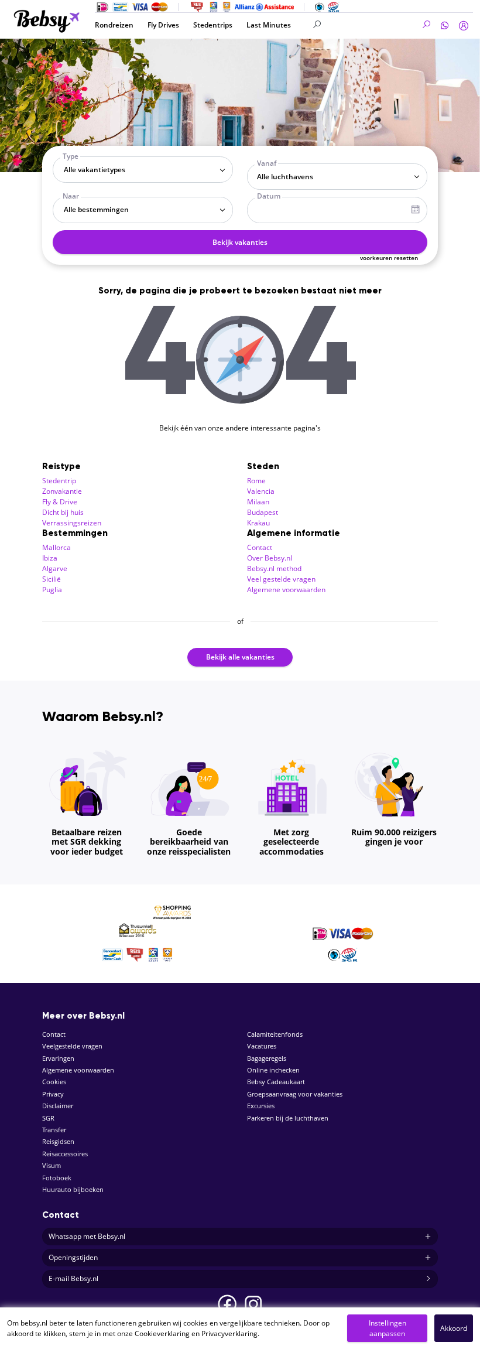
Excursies (261, 1105)
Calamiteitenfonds (275, 1034)
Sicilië (51, 579)
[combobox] (143, 169)
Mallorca (56, 547)
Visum (51, 1165)
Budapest (262, 512)
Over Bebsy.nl (269, 558)
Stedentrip (59, 481)
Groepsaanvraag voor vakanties (294, 1094)
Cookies (54, 1081)
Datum (268, 196)
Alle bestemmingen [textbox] (96, 209)
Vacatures (261, 1045)
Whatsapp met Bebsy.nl (87, 1236)
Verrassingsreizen (71, 523)
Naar (71, 196)
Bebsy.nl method (274, 568)
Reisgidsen (58, 1141)
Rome (256, 481)
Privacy (53, 1094)
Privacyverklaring (229, 1333)
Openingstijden (73, 1257)
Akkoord (453, 1328)
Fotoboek (56, 1177)
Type (70, 156)
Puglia (52, 590)
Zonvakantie (62, 491)
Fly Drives (163, 25)
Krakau (258, 523)
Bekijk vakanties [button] (240, 242)
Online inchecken (273, 1069)
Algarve (54, 568)
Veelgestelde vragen (72, 1045)
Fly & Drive (59, 502)
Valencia (261, 491)
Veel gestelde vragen (281, 579)
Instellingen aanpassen (387, 1328)
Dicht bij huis (63, 512)
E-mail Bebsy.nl (73, 1278)
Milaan (258, 502)
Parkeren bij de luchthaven (287, 1118)
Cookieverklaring (162, 1333)
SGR (48, 1118)
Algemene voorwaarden (286, 590)
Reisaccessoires (65, 1153)
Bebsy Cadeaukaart (276, 1081)
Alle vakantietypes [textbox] (94, 170)
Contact (259, 547)
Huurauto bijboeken (73, 1189)
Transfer (54, 1129)
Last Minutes (268, 25)
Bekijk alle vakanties (240, 657)
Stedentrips (212, 25)
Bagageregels (266, 1058)
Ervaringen (58, 1058)
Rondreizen (114, 25)
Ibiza (49, 558)
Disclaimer (57, 1105)
